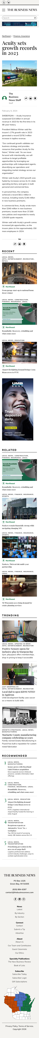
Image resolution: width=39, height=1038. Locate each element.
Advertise (19, 933)
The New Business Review (19, 962)
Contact (19, 925)
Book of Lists (19, 965)
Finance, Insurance (21, 36)
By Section (19, 917)
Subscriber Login (19, 978)
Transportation (15, 822)
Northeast (6, 36)
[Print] (30, 98)
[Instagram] (23, 899)
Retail (5, 261)
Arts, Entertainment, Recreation (18, 259)
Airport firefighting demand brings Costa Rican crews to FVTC (19, 804)
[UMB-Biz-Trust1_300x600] (17, 440)
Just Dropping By (10, 687)
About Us (19, 942)
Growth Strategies (11, 730)
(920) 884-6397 (19, 889)
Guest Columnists (19, 949)
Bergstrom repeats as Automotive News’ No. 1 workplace (17, 828)
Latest (19, 909)
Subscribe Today (19, 974)
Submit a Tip (19, 929)
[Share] (26, 98)
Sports (5, 496)
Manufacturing (9, 732)
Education (20, 340)
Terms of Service (26, 1026)
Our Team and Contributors (19, 945)
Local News (7, 257)
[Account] (4, 2)
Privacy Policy (12, 1026)
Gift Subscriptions (19, 981)
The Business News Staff (15, 97)
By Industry (19, 913)
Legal (25, 301)
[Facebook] (15, 899)
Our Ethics (19, 953)
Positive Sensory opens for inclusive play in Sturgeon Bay (17, 650)
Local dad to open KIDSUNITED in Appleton (18, 693)
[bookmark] (35, 98)
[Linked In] (19, 899)
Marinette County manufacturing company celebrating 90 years (19, 736)
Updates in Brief (23, 644)
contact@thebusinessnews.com (19, 892)
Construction (21, 300)
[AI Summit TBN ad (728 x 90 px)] (19, 24)
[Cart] (8, 2)
